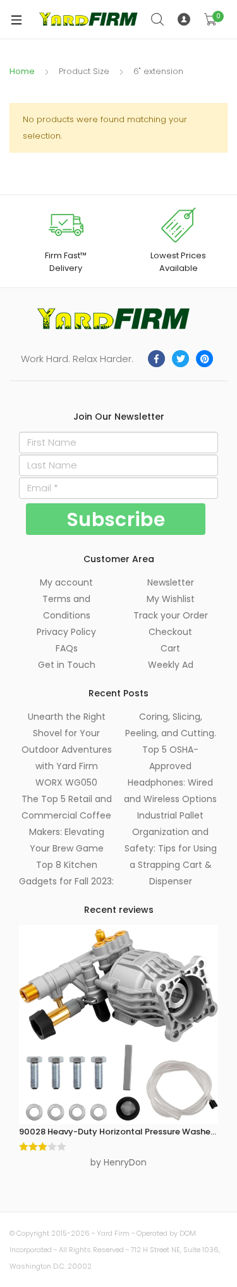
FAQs (67, 648)
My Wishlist (171, 599)
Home (22, 71)
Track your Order (170, 615)
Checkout (170, 631)
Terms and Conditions (66, 607)
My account (66, 582)
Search (158, 19)
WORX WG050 (66, 782)
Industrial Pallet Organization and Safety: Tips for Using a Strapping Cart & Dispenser (171, 848)
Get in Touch (66, 664)
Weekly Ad (170, 664)
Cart (170, 648)
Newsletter (170, 582)
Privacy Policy (66, 631)
